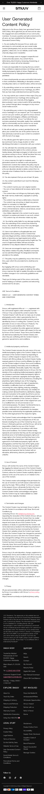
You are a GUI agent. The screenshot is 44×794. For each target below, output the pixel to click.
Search (25, 657)
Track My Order (8, 697)
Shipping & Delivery (10, 700)
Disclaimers (27, 723)
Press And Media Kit (30, 693)
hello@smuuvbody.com (26, 514)
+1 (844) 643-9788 (13, 671)
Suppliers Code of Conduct (29, 739)
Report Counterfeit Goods (29, 748)
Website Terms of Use (11, 746)
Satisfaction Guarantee (11, 714)
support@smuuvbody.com (12, 677)
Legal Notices (8, 735)
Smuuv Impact (28, 704)
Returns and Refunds (10, 704)
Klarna (25, 714)
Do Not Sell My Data (10, 742)
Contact (26, 661)
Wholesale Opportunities (32, 700)
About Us (6, 693)
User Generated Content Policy (11, 750)
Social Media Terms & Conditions (10, 756)
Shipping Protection (10, 707)
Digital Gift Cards (29, 671)
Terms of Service (9, 739)
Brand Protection (29, 743)
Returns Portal (28, 668)
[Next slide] (41, 2)
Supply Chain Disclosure (31, 734)
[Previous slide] (3, 2)
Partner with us (28, 707)
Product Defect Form (30, 727)
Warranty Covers (9, 711)
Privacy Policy (8, 728)
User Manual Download (31, 675)
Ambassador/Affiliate (30, 697)
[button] (4, 8)
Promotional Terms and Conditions (11, 762)
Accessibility (27, 731)
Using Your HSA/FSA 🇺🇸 (11, 718)
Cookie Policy (7, 732)
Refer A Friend (28, 711)
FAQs (25, 654)
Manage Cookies (29, 753)
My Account (27, 664)
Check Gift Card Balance (31, 678)
